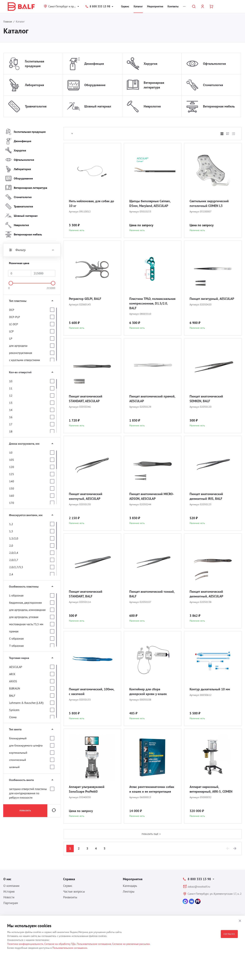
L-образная (16, 595)
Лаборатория (34, 85)
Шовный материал (97, 106)
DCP (11, 310)
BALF (12, 695)
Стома (13, 717)
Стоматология (213, 85)
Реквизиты (70, 897)
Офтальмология (214, 64)
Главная (7, 21)
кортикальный (18, 752)
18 (10, 431)
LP (10, 338)
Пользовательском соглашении (69, 947)
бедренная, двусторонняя (25, 602)
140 (11, 481)
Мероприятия (155, 6)
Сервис (125, 6)
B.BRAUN (14, 688)
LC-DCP (13, 324)
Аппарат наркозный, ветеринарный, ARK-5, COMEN (211, 789)
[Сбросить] (53, 810)
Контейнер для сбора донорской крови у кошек (148, 691)
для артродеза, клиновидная (27, 610)
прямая (13, 631)
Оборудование (94, 85)
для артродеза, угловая (23, 617)
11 (10, 388)
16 (10, 417)
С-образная (16, 638)
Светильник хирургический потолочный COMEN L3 (209, 203)
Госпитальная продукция (34, 63)
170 (11, 503)
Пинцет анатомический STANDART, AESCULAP (85, 398)
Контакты (173, 6)
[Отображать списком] (228, 134)
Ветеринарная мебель (219, 106)
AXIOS (13, 681)
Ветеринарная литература (154, 85)
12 (10, 395)
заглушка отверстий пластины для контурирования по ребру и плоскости (28, 793)
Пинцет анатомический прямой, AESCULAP (152, 398)
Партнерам (10, 903)
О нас (7, 879)
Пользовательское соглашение (94, 944)
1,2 (11, 524)
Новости (8, 897)
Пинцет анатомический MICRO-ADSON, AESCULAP (151, 496)
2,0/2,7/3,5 (16, 567)
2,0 (11, 545)
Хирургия (150, 64)
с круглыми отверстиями (24, 360)
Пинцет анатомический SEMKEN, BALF (206, 398)
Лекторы (128, 891)
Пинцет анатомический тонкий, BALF (152, 593)
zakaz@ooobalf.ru (199, 886)
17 (10, 424)
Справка (69, 879)
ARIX (12, 674)
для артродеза (18, 345)
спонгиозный (17, 760)
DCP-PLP (14, 317)
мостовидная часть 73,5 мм (26, 624)
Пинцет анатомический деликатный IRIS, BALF (206, 496)
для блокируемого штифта (26, 745)
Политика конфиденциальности (25, 944)
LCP (11, 331)
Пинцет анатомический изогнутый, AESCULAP (85, 496)
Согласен (229, 934)
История (9, 891)
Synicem (14, 710)
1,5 (11, 531)
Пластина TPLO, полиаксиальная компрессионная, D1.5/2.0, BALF (152, 303)
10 (10, 381)
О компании (11, 886)
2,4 (11, 574)
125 (11, 474)
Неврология (152, 106)
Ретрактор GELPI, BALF (85, 299)
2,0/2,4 (13, 552)
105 (11, 460)
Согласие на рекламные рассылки (131, 944)
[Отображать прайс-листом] (233, 134)
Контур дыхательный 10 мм (210, 689)
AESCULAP (15, 667)
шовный (14, 767)
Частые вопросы (74, 891)
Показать (25, 810)
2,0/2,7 (13, 560)
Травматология (35, 106)
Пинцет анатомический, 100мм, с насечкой (91, 691)
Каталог (138, 6)
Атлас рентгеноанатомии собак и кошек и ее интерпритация (151, 789)
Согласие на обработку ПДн (60, 944)
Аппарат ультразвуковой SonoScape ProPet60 (86, 789)
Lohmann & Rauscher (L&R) (26, 703)
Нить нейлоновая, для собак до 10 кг (91, 203)
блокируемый (18, 738)
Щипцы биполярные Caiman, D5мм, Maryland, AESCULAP (150, 203)
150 (11, 488)
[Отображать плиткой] (222, 134)
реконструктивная (20, 353)
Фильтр (20, 250)
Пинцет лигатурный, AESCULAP (212, 299)
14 (10, 410)
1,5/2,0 (13, 538)
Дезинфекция (94, 64)
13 (10, 402)
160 (11, 495)
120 (11, 467)
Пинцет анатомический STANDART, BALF (85, 593)
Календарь (130, 886)
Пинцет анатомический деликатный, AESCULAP (206, 593)
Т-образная (16, 645)
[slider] (11, 283)
